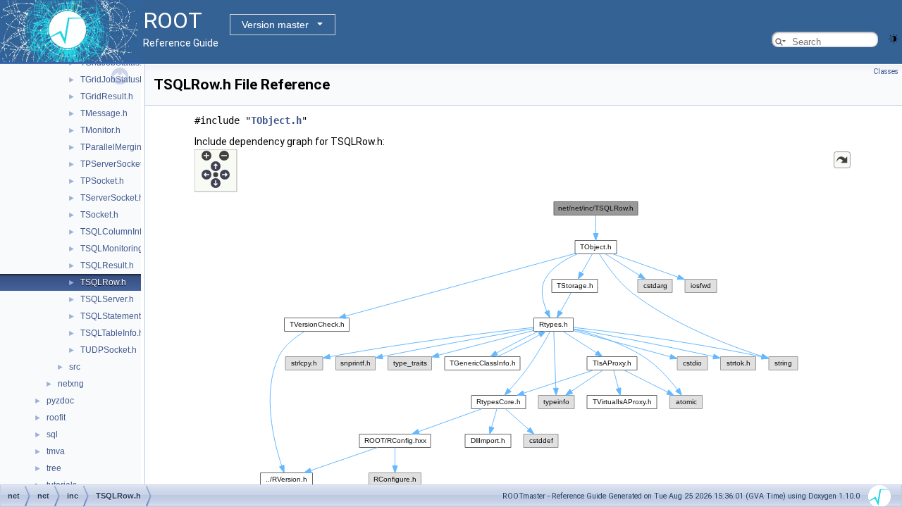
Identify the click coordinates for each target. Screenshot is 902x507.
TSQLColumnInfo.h (117, 232)
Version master (275, 24)
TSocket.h (99, 215)
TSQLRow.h (103, 282)
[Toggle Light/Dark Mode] (893, 38)
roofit (56, 418)
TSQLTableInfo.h (112, 333)
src (74, 367)
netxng (71, 384)
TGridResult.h (106, 96)
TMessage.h (104, 113)
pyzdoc (60, 401)
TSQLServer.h (107, 299)
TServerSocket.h (112, 198)
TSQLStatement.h (114, 316)
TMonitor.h (100, 130)
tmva (56, 451)
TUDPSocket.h (108, 350)
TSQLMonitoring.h (115, 249)
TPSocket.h (102, 181)
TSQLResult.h (107, 265)
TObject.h (276, 120)
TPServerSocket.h (114, 164)
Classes (885, 71)
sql (52, 434)
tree (54, 468)
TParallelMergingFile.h (124, 147)
